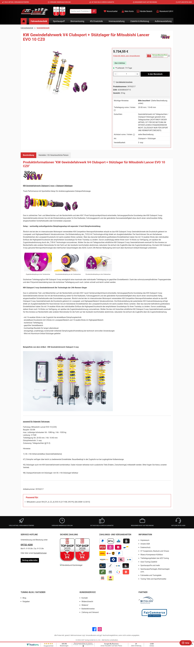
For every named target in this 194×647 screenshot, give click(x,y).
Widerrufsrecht (87, 601)
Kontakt (85, 598)
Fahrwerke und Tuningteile (150, 575)
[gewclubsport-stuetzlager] (65, 72)
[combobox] (80, 11)
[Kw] (165, 38)
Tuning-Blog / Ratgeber (33, 592)
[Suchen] (94, 11)
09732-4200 (27, 544)
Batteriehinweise (88, 609)
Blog (24, 598)
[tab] (28, 155)
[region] (65, 72)
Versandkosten (91, 635)
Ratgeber (26, 601)
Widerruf (85, 605)
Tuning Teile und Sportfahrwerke (153, 579)
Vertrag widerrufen (29, 560)
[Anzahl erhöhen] (137, 74)
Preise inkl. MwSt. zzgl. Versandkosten (126, 56)
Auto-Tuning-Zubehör (148, 562)
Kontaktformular (40, 553)
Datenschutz (145, 547)
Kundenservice (88, 592)
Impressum (144, 540)
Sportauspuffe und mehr (150, 565)
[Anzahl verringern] (115, 74)
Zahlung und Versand (90, 612)
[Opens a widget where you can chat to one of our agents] (185, 643)
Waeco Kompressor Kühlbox (151, 555)
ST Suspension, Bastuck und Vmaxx (154, 551)
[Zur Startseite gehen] (35, 11)
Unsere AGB (145, 544)
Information (145, 534)
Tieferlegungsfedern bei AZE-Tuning (154, 558)
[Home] (24, 21)
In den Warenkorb (155, 74)
